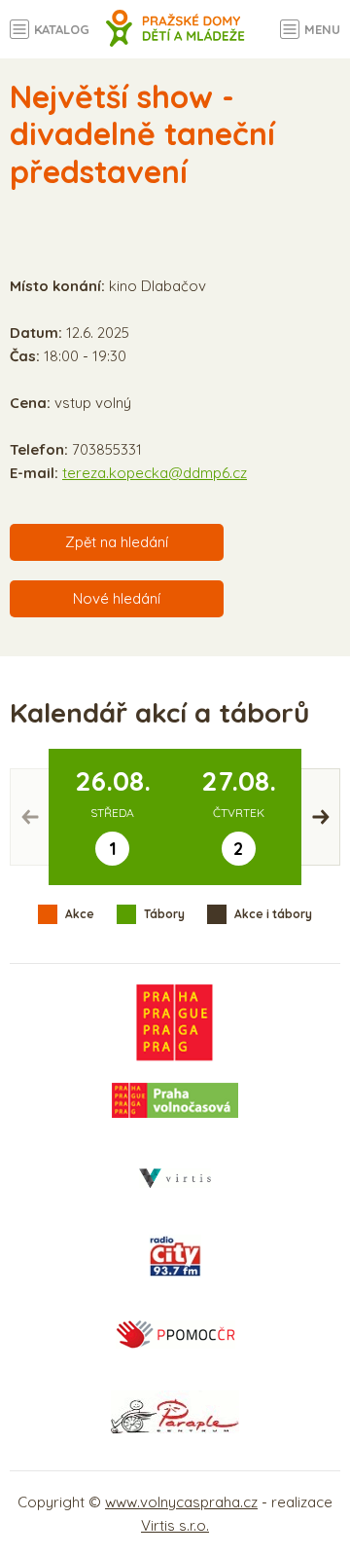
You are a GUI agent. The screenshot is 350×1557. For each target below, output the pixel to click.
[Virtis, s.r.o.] (175, 1178)
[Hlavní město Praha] (175, 1022)
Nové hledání (116, 598)
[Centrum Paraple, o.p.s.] (175, 1412)
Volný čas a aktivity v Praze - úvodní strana (175, 39)
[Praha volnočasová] (175, 1100)
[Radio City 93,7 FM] (175, 1256)
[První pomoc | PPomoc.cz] (175, 1334)
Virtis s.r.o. (175, 1525)
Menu (322, 29)
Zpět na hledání (116, 542)
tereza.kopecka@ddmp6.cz (154, 472)
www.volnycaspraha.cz (181, 1502)
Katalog (61, 29)
